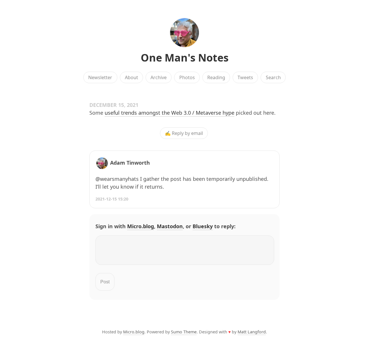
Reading (216, 77)
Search (273, 77)
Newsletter (100, 77)
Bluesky (203, 226)
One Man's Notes (185, 58)
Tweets (245, 77)
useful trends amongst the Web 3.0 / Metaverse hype (169, 112)
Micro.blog (140, 226)
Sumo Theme (184, 332)
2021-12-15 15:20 (111, 199)
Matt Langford (252, 332)
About (131, 77)
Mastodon (170, 226)
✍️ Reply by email (184, 133)
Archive (158, 77)
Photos (187, 77)
